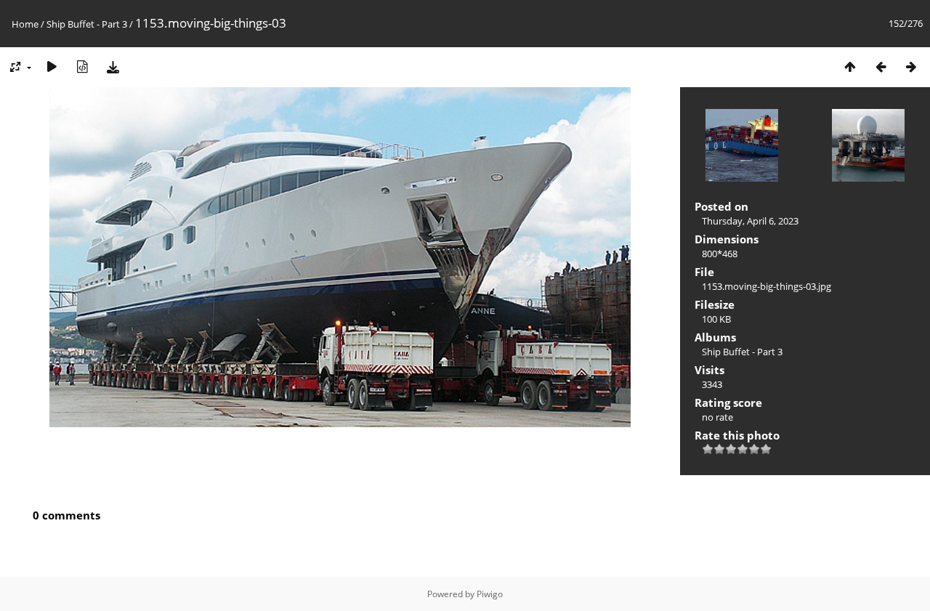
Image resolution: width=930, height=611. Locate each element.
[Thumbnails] (850, 66)
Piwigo (490, 594)
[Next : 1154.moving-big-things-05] (911, 66)
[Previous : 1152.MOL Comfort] (880, 66)
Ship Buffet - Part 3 (86, 24)
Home (25, 24)
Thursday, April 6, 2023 (750, 220)
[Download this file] (112, 66)
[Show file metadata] (82, 66)
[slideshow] (51, 66)
